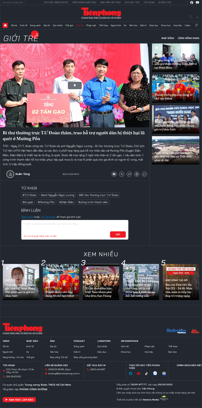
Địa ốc (47, 25)
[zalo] (156, 373)
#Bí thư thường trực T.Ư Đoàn (98, 195)
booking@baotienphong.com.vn (64, 373)
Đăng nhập (27, 216)
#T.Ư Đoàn (29, 195)
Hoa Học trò (132, 2)
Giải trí (143, 25)
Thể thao (103, 25)
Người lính (116, 25)
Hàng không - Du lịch (13, 357)
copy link (129, 174)
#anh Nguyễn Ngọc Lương (57, 195)
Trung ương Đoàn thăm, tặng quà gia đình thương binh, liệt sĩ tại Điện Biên (175, 63)
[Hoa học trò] (195, 331)
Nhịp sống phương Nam (85, 357)
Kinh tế (23, 25)
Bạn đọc (172, 351)
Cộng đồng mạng (188, 38)
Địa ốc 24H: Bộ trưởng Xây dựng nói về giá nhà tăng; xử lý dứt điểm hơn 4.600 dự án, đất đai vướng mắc (140, 288)
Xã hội (14, 25)
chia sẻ (114, 174)
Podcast (79, 341)
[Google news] (166, 373)
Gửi (118, 234)
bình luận (144, 174)
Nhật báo (32, 341)
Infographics (129, 341)
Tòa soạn (148, 2)
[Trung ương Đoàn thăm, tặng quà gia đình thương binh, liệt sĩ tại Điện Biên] (175, 57)
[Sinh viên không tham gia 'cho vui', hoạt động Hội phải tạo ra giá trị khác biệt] (175, 119)
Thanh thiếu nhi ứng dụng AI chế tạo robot (173, 96)
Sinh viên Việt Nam (110, 2)
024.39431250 (13, 376)
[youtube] (197, 2)
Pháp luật (91, 25)
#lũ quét (28, 202)
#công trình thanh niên (93, 202)
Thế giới (69, 25)
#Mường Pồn (46, 202)
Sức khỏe (57, 25)
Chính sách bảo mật (189, 365)
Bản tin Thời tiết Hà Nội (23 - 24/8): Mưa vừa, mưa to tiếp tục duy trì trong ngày (178, 290)
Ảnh (52, 341)
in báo (136, 174)
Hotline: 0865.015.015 (56, 2)
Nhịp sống (167, 38)
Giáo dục (153, 25)
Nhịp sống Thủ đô (176, 280)
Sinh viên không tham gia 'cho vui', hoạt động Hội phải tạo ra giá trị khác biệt (174, 125)
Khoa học (166, 25)
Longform (103, 341)
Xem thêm (196, 25)
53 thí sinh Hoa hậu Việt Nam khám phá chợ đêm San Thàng (98, 292)
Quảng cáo (164, 2)
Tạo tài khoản (48, 216)
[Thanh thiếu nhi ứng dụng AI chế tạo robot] (175, 88)
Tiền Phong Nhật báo (84, 2)
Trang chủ (5, 25)
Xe (125, 25)
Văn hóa (133, 25)
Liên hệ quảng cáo (56, 365)
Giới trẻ (80, 25)
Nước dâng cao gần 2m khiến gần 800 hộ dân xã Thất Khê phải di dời (173, 156)
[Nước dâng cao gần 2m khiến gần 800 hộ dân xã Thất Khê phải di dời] (175, 150)
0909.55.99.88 (56, 369)
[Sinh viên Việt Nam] (176, 331)
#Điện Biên (66, 202)
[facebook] (192, 2)
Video (187, 25)
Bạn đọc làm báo (21, 399)
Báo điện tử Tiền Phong (101, 13)
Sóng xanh (35, 25)
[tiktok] (148, 374)
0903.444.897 (97, 369)
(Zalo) (68, 369)
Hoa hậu (177, 25)
